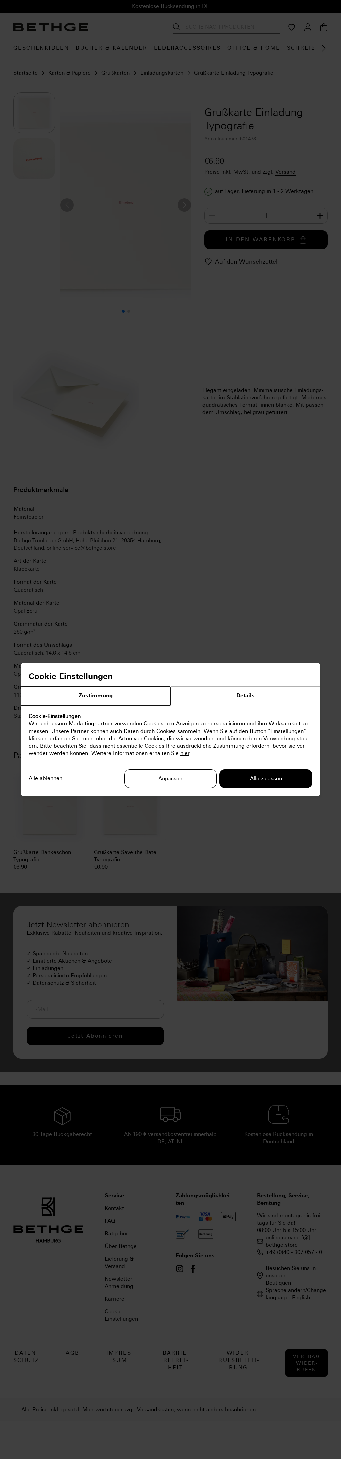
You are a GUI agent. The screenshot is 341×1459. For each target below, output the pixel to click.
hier (184, 753)
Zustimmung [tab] (96, 695)
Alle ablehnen (45, 778)
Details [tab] (245, 695)
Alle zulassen (266, 778)
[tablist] (170, 696)
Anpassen (170, 778)
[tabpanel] (170, 735)
